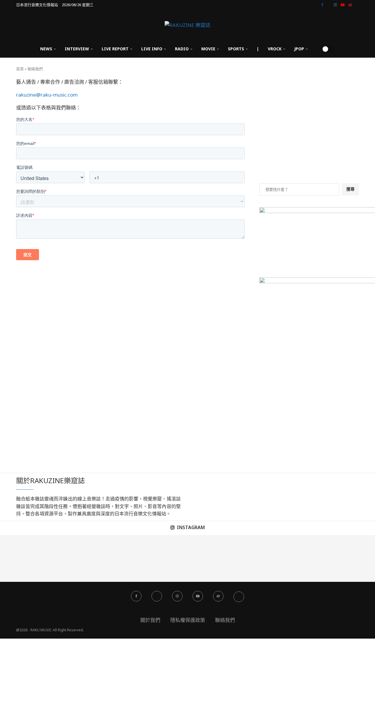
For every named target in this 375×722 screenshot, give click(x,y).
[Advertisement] (309, 131)
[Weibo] (350, 4)
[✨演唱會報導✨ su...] (23, 558)
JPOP (299, 49)
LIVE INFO (151, 49)
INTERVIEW (77, 49)
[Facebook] (322, 4)
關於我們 (150, 620)
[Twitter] (328, 4)
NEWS (46, 49)
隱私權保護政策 (187, 620)
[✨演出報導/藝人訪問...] (257, 558)
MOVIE (208, 49)
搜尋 (350, 189)
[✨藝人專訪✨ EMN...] (211, 558)
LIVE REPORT (115, 49)
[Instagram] (335, 4)
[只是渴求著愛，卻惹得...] (117, 558)
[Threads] (357, 4)
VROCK (275, 49)
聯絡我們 (225, 620)
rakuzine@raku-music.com (47, 94)
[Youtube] (343, 4)
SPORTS (236, 49)
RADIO (182, 49)
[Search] (315, 48)
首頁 (20, 68)
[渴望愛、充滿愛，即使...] (164, 558)
